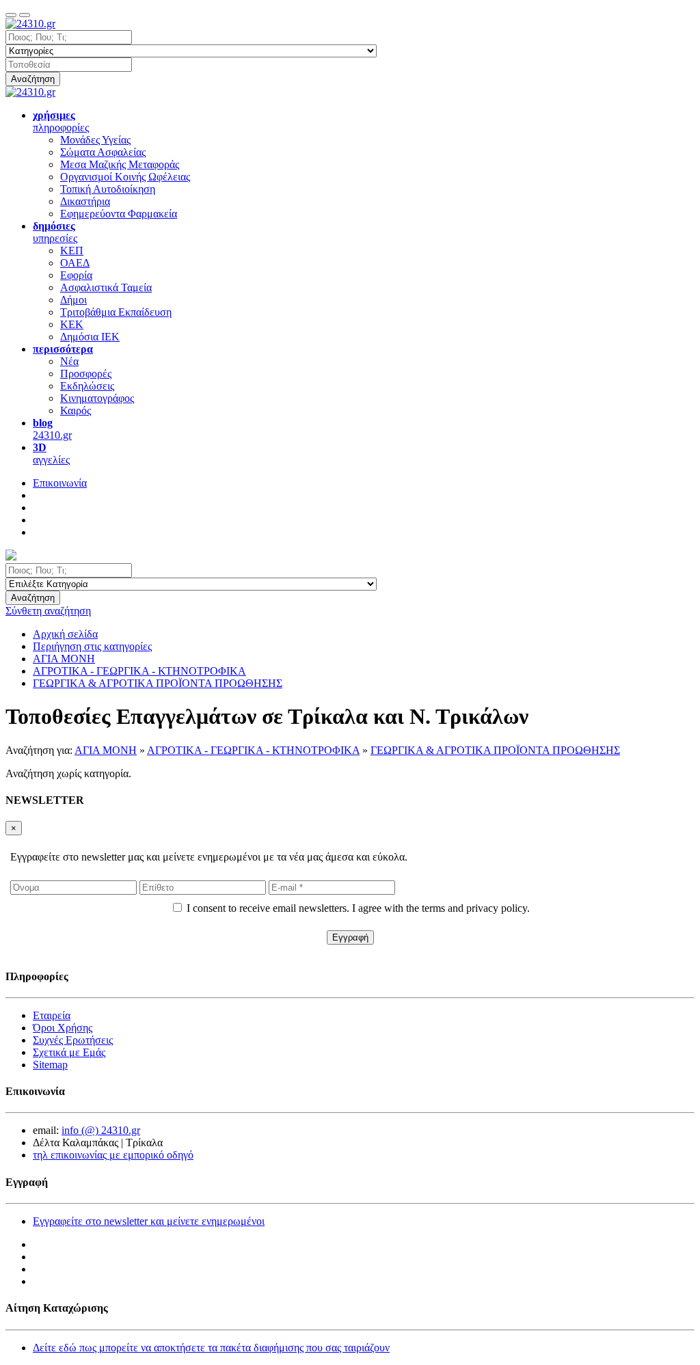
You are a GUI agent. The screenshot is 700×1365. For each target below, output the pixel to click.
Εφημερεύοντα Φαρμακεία (118, 213)
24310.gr (52, 429)
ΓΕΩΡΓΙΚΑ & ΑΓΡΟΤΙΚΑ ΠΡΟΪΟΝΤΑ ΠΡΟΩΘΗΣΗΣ (495, 750)
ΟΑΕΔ (75, 263)
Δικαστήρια (85, 201)
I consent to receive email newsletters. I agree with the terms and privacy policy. (358, 908)
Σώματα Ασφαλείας (103, 152)
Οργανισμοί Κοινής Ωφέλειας (125, 177)
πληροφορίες (61, 121)
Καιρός (75, 410)
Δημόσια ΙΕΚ (90, 336)
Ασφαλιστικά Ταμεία (106, 287)
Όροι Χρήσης (62, 1027)
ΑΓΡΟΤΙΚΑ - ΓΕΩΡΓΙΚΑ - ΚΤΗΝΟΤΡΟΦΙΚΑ (253, 750)
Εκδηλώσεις (87, 386)
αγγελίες (51, 453)
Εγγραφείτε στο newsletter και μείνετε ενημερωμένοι (149, 1221)
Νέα (69, 361)
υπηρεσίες (55, 232)
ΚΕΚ (71, 324)
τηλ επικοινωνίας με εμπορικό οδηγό (113, 1155)
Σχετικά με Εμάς (69, 1052)
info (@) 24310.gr (101, 1130)
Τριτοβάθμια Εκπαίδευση (116, 312)
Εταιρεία (51, 1015)
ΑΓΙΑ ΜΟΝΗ (106, 750)
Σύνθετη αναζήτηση (48, 611)
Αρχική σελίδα (65, 634)
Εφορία (76, 275)
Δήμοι (73, 300)
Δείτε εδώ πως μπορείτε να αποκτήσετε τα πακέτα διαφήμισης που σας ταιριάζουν (211, 1347)
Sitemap (50, 1064)
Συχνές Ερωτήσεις (73, 1040)
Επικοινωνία (60, 483)
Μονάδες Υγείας (95, 140)
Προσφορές (85, 373)
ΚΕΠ (71, 250)
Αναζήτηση (33, 79)
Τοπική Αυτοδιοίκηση (107, 189)
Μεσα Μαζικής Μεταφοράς (119, 164)
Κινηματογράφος (97, 398)
